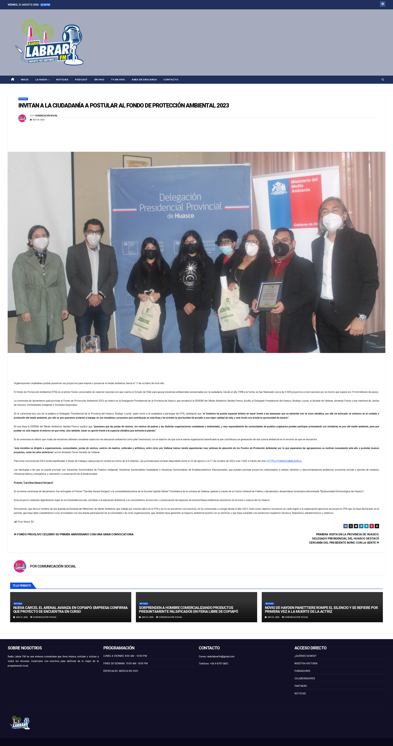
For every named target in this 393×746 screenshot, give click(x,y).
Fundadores (302, 670)
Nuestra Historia (306, 663)
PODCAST (81, 79)
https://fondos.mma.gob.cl (284, 461)
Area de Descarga (144, 79)
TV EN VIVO (118, 79)
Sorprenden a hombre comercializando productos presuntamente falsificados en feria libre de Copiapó (188, 610)
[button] (383, 79)
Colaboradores (304, 678)
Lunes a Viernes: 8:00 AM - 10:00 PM (125, 655)
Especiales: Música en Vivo (120, 670)
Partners (300, 686)
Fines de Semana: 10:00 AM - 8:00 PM (125, 663)
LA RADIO (41, 79)
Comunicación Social (46, 115)
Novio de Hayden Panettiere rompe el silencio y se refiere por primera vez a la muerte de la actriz (321, 610)
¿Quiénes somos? (305, 655)
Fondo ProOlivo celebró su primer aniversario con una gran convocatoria (74, 534)
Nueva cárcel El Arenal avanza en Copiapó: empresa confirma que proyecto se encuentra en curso (70, 610)
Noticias (62, 79)
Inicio (25, 79)
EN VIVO (99, 79)
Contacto (170, 79)
